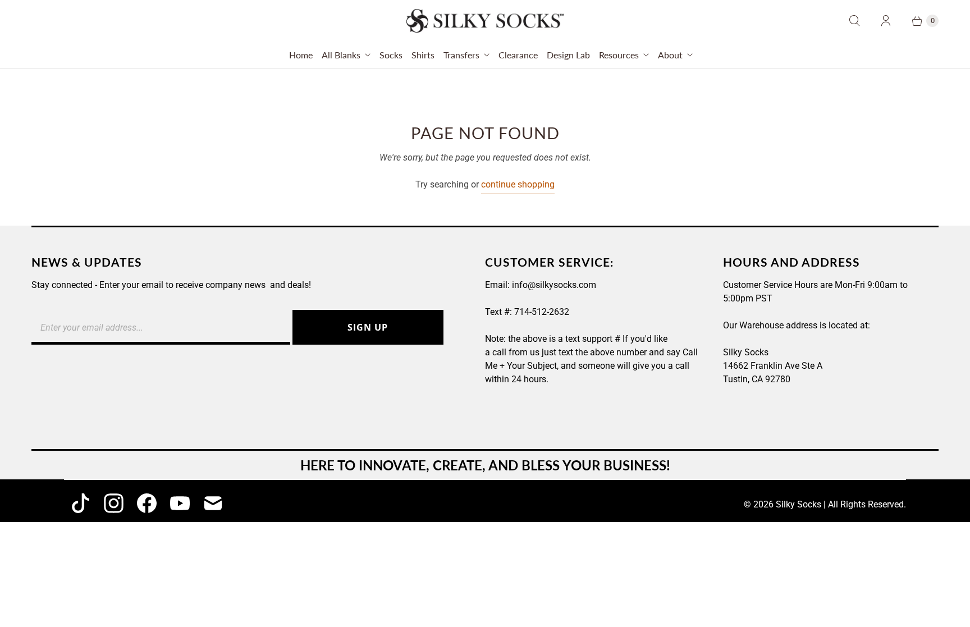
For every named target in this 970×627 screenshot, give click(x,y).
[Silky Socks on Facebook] (146, 503)
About (670, 54)
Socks (390, 54)
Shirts (422, 54)
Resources (619, 54)
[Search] (854, 20)
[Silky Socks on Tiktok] (80, 503)
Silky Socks (798, 504)
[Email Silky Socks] (213, 503)
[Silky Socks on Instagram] (113, 503)
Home (301, 54)
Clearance (518, 54)
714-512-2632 (541, 311)
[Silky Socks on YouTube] (179, 503)
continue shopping (518, 184)
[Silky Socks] (485, 21)
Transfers (461, 54)
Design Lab (568, 54)
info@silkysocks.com (554, 285)
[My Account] (886, 20)
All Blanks (341, 54)
